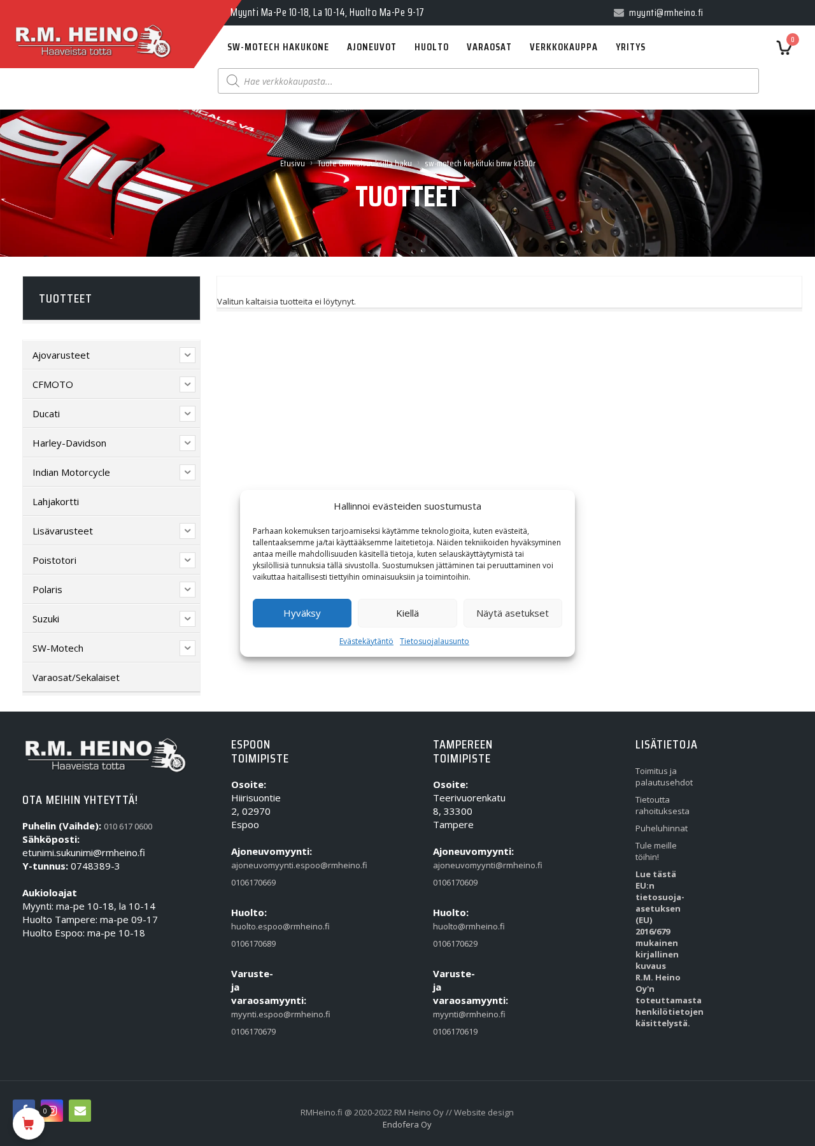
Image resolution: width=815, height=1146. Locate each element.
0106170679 (253, 1031)
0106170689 (253, 943)
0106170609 (455, 882)
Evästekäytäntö (366, 641)
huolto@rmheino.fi (458, 926)
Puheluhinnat (660, 828)
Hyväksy (302, 612)
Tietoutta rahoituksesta (660, 805)
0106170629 (455, 943)
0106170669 (253, 882)
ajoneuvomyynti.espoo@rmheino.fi (256, 865)
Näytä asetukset (512, 612)
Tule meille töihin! (656, 851)
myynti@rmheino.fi (458, 1014)
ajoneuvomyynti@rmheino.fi (458, 865)
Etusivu (292, 163)
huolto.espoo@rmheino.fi (256, 926)
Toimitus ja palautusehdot (660, 776)
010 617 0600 (128, 826)
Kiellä (407, 612)
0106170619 (455, 1031)
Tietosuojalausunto (434, 641)
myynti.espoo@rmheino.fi (256, 1014)
